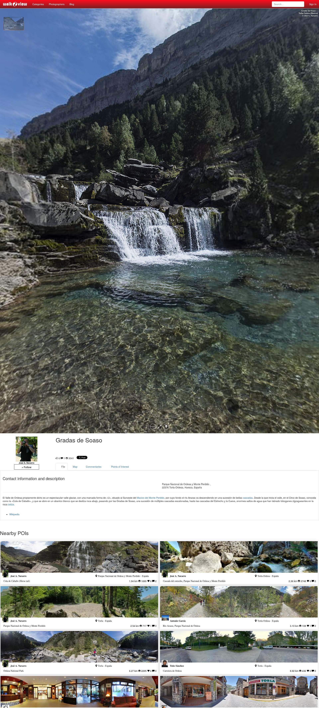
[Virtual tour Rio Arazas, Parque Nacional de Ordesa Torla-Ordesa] (239, 602)
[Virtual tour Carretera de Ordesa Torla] (239, 647)
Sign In (313, 4)
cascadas (248, 497)
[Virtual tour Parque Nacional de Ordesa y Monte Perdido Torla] (79, 602)
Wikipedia (14, 514)
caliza (11, 504)
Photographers (56, 4)
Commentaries (93, 466)
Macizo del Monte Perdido (150, 497)
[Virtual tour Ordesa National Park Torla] (79, 647)
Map (75, 466)
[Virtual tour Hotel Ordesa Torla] (79, 692)
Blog (71, 4)
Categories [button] (38, 4)
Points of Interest (120, 466)
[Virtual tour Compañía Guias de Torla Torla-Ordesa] (239, 692)
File (63, 466)
